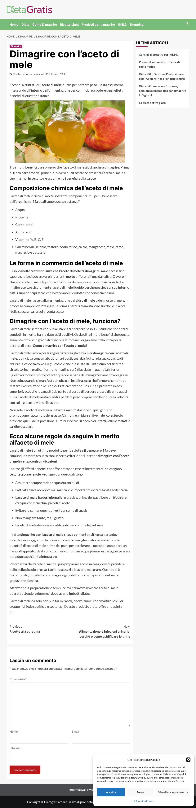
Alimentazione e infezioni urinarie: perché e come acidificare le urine (104, 631)
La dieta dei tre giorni (153, 102)
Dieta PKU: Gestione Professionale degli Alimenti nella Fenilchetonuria (162, 76)
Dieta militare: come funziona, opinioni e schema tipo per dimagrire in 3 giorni (162, 90)
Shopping (136, 24)
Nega (140, 792)
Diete (25, 24)
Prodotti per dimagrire (98, 24)
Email (76, 731)
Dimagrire (16, 46)
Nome (15, 731)
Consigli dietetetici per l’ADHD (158, 54)
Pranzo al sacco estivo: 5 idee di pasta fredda (159, 64)
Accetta (111, 792)
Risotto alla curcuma (25, 629)
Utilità (122, 24)
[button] (188, 760)
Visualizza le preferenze (173, 792)
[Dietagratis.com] (29, 9)
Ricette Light (69, 24)
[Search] (187, 23)
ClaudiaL (17, 73)
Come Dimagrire (44, 24)
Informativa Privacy (144, 801)
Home (14, 24)
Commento (18, 679)
